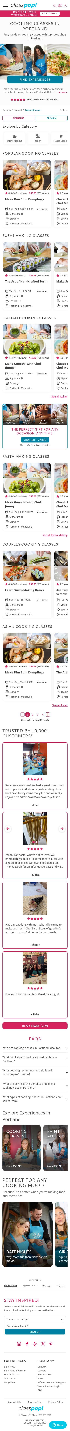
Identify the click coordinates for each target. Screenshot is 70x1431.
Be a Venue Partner (15, 1370)
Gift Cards (9, 1378)
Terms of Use (35, 1402)
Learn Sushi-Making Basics (24, 590)
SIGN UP (35, 1331)
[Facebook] (27, 1344)
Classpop (6, 110)
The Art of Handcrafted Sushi (26, 281)
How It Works (11, 1374)
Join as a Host (45, 1374)
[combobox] (35, 1319)
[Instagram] (19, 1344)
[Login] (65, 5)
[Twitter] (43, 1344)
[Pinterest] (51, 1344)
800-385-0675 (45, 1415)
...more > (62, 92)
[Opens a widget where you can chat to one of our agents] (58, 1425)
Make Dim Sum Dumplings (24, 199)
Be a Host (9, 1366)
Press (40, 1378)
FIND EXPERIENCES (35, 79)
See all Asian (60, 705)
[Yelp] (35, 1344)
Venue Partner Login (48, 1386)
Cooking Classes (16, 1133)
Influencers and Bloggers (51, 1382)
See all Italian (59, 396)
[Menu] (5, 5)
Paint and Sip (55, 1133)
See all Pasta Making (55, 535)
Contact (41, 1366)
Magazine (9, 1382)
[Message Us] (60, 5)
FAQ (39, 1390)
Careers (41, 1370)
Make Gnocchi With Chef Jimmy (23, 366)
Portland (18, 110)
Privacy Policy (55, 1402)
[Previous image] (8, 828)
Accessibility (14, 1402)
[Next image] (62, 828)
